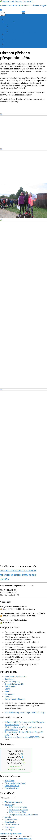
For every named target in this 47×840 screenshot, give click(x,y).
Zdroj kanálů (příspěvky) (15, 783)
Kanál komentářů (12, 785)
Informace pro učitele (18, 27)
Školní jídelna (10, 39)
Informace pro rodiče (18, 24)
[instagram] (1, 10)
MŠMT (7, 689)
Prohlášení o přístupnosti (11, 834)
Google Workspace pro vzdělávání (23, 32)
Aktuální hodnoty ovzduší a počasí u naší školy (24, 712)
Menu (3, 15)
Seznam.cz (9, 694)
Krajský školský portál (14, 684)
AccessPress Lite (24, 839)
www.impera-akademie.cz (15, 676)
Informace (9, 22)
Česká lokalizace (11, 788)
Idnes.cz (8, 696)
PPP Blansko (10, 686)
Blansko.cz (9, 679)
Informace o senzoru (16, 769)
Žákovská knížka (12, 42)
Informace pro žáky (17, 29)
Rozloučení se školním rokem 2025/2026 (22, 737)
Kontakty (8, 46)
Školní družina (11, 37)
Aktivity (8, 34)
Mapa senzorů (15, 766)
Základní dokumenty (13, 19)
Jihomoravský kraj (12, 681)
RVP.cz (7, 691)
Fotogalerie (9, 44)
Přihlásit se (9, 780)
